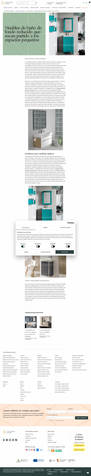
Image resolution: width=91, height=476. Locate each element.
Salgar (21, 384)
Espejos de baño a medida (43, 371)
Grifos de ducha (58, 357)
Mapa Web (49, 473)
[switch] (38, 246)
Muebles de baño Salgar (8, 367)
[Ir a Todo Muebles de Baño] (12, 432)
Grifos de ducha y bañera (60, 363)
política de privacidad (60, 420)
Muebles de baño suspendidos (10, 371)
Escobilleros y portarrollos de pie (79, 369)
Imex (21, 388)
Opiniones (27, 436)
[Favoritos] (84, 2)
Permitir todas (64, 252)
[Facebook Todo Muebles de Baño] (4, 440)
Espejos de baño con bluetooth (44, 359)
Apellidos (70, 408)
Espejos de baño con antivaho (44, 367)
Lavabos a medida (24, 365)
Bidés (4, 386)
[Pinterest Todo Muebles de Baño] (13, 440)
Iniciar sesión (51, 434)
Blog (26, 442)
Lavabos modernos (24, 357)
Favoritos (50, 440)
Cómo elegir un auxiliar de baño (62, 386)
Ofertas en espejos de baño (44, 373)
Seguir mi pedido (52, 442)
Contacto (27, 440)
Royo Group (34, 285)
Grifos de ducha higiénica (60, 367)
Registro (50, 436)
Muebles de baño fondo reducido (10, 369)
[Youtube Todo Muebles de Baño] (10, 440)
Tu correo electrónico (52, 414)
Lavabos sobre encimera (25, 359)
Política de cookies (70, 469)
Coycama (22, 390)
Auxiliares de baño (7, 375)
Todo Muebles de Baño (9, 11)
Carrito (49, 438)
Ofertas (39, 384)
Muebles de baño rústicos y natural (10, 359)
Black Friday (40, 386)
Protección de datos (58, 469)
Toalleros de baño (76, 357)
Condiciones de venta (52, 471)
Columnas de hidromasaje (60, 361)
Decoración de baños (20, 11)
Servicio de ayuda (79, 449)
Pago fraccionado (41, 388)
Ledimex (22, 400)
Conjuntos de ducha (59, 365)
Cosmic (22, 398)
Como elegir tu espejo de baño (62, 384)
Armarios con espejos (42, 361)
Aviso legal (48, 469)
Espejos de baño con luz (43, 375)
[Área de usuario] (86, 2)
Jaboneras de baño (76, 367)
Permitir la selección (45, 252)
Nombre (49, 408)
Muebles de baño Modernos (9, 357)
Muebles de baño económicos (9, 373)
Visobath (22, 386)
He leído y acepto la (56, 420)
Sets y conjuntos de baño (77, 359)
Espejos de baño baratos (43, 369)
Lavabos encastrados (25, 369)
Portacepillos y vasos (77, 361)
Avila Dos (22, 394)
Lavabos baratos (24, 361)
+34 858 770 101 (79, 445)
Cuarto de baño (29, 11)
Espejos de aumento (42, 357)
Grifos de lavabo (58, 359)
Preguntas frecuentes (30, 438)
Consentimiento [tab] (25, 227)
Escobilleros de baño (76, 365)
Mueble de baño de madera (9, 365)
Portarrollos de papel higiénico (79, 363)
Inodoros (5, 384)
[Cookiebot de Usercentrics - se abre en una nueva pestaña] (68, 223)
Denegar (26, 252)
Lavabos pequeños (24, 363)
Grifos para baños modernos (61, 369)
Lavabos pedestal (24, 367)
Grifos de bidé (58, 371)
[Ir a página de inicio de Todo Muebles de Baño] (8, 3)
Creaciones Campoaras (25, 392)
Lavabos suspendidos (25, 371)
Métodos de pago (64, 471)
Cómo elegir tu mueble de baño (62, 388)
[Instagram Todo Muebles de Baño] (7, 440)
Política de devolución (76, 471)
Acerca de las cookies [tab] (65, 227)
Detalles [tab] (45, 227)
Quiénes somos (29, 434)
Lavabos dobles (23, 373)
